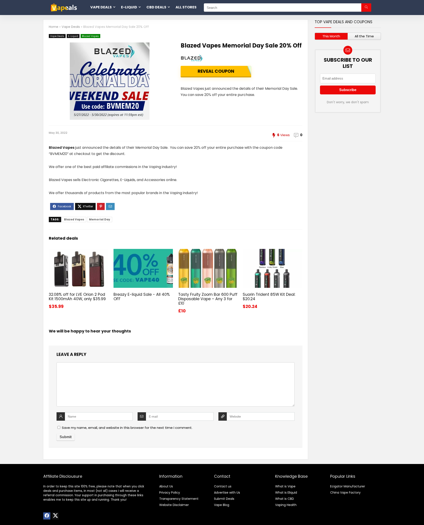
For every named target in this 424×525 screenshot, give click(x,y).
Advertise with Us (227, 492)
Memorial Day (99, 219)
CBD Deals (156, 7)
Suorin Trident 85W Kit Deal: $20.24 (269, 297)
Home (53, 27)
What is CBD (284, 498)
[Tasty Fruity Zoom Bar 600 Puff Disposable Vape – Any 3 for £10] (208, 251)
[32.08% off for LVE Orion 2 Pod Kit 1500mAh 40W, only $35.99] (78, 251)
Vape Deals (101, 7)
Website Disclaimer (174, 505)
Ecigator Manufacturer (347, 486)
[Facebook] (46, 515)
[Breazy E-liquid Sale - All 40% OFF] (143, 251)
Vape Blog (221, 505)
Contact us (222, 486)
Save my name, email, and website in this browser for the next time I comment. (127, 427)
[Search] (366, 7)
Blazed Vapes (90, 36)
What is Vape (285, 486)
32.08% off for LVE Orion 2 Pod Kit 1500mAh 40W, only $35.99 (77, 297)
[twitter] (55, 515)
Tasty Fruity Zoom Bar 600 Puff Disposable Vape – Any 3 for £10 (207, 299)
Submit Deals (224, 498)
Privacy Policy (169, 492)
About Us (166, 486)
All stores (186, 7)
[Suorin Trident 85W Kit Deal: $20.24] (272, 251)
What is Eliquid (286, 492)
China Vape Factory (345, 492)
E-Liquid (129, 7)
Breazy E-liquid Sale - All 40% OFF (142, 297)
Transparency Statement (179, 498)
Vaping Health (286, 505)
